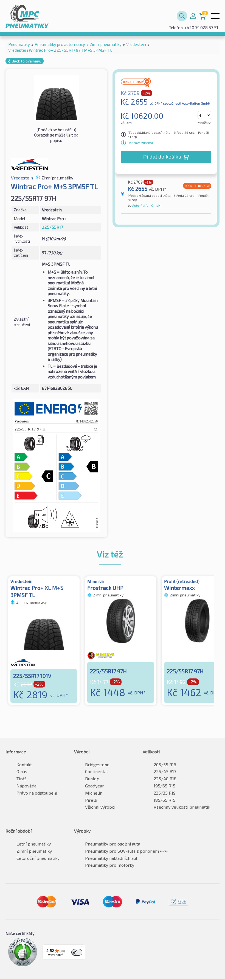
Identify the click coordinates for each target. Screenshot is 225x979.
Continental (96, 771)
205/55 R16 (165, 764)
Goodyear (94, 785)
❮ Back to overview (24, 61)
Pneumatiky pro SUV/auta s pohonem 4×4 (126, 850)
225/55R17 (52, 227)
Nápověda (26, 785)
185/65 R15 (164, 800)
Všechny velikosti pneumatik (182, 806)
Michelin (93, 792)
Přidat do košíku (162, 157)
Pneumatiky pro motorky (109, 865)
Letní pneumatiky (33, 843)
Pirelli (91, 800)
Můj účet (193, 16)
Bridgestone (97, 764)
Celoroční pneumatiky (38, 858)
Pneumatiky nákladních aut (111, 858)
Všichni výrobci (100, 806)
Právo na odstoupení (36, 792)
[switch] (76, 952)
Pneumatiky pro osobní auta (112, 843)
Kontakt (24, 764)
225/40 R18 (165, 778)
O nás (21, 771)
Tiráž (21, 778)
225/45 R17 (165, 771)
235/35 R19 (165, 792)
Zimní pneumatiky (34, 850)
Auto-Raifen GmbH (146, 205)
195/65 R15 (164, 785)
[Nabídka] (82, 947)
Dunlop (92, 778)
